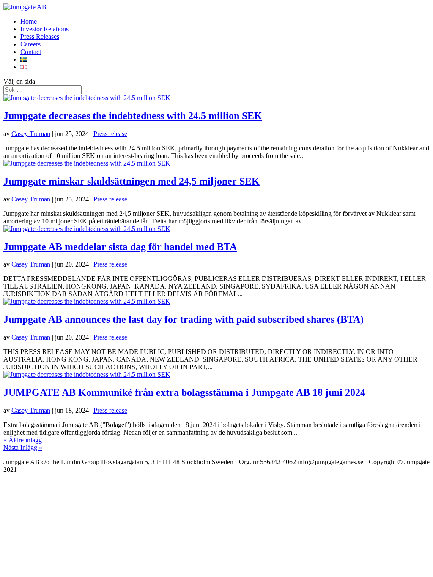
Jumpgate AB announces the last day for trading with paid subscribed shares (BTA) (183, 319)
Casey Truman (30, 133)
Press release (110, 133)
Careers (30, 44)
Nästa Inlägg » (22, 447)
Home (28, 21)
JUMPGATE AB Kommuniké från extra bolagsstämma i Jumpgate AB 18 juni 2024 (184, 392)
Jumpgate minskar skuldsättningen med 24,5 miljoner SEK (131, 181)
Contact (30, 51)
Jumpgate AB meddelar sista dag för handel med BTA (120, 246)
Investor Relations (44, 29)
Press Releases (39, 36)
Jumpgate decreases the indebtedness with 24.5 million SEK (132, 115)
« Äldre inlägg (22, 440)
